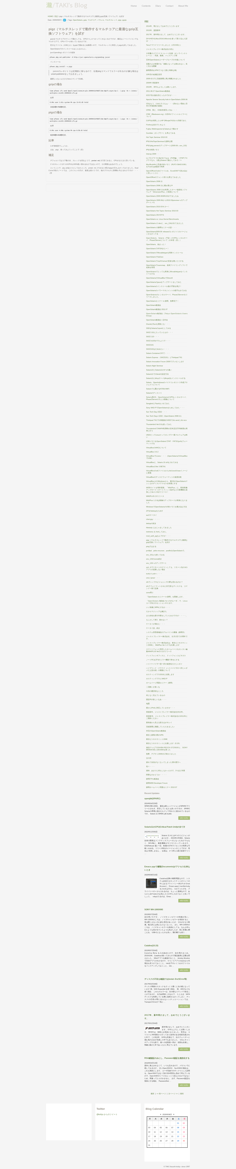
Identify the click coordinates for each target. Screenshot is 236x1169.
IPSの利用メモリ (152, 150)
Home (134, 6)
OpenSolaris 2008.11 (154, 181)
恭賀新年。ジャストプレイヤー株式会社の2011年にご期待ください (166, 717)
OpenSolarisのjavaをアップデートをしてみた (163, 282)
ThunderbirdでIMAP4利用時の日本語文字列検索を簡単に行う (166, 430)
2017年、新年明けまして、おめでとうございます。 (166, 34)
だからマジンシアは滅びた (156, 611)
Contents (146, 6)
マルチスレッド (111, 20)
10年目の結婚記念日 (154, 74)
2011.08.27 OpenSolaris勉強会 (158, 91)
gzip (85, 20)
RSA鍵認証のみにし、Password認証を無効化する (167, 1058)
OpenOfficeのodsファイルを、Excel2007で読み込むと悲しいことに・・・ (166, 172)
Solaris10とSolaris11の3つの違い (159, 370)
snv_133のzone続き (154, 559)
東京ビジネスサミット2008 (156, 739)
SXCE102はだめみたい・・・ (157, 349)
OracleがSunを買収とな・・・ (158, 324)
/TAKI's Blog (66, 5)
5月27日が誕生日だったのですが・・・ (161, 95)
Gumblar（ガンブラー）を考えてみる (160, 133)
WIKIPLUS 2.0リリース (155, 496)
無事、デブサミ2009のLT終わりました (161, 754)
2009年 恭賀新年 (152, 83)
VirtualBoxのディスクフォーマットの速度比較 (164, 477)
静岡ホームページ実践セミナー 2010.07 (161, 787)
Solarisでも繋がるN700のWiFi (157, 389)
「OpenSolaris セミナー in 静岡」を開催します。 (165, 597)
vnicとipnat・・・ (153, 578)
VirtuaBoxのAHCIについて (156, 448)
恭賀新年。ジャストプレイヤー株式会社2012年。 (165, 712)
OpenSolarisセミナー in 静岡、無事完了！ (162, 301)
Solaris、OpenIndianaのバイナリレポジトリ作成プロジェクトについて (166, 383)
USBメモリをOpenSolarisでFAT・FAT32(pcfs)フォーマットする (166, 442)
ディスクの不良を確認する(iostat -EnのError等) (165, 979)
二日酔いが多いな (153, 687)
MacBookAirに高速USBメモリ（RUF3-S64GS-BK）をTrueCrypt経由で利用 (166, 165)
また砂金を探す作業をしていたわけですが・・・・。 (166, 616)
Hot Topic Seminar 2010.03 (156, 137)
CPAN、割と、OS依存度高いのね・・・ (161, 110)
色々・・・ (150, 766)
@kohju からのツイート (107, 1114)
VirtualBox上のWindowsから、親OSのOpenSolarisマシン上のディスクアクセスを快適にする (166, 482)
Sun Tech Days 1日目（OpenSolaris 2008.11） (164, 416)
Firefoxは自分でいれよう (155, 125)
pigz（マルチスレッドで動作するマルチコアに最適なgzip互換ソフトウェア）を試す (166, 541)
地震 (148, 704)
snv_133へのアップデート (156, 563)
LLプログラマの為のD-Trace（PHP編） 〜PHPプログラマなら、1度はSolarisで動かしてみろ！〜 (166, 159)
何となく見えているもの (155, 695)
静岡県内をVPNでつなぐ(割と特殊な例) (161, 70)
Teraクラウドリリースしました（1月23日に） (164, 45)
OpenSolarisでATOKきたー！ (157, 248)
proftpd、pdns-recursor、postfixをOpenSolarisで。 (166, 551)
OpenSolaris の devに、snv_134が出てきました (164, 223)
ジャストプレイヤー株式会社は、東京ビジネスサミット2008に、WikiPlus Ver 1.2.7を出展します (166, 644)
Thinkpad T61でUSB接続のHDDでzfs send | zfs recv (166, 420)
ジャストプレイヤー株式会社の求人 (160, 49)
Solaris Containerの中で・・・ (158, 353)
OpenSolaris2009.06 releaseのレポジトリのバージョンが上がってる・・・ (166, 233)
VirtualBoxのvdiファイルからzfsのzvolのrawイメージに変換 (166, 472)
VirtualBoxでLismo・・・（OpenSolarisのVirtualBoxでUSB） (166, 457)
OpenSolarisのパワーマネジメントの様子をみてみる (166, 290)
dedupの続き (151, 523)
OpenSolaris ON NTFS (155, 215)
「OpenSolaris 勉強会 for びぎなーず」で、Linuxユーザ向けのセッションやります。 (166, 602)
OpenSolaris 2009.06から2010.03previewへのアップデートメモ (166, 201)
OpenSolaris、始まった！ (156, 244)
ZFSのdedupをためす (154, 511)
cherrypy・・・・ (153, 519)
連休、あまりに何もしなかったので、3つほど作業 (165, 771)
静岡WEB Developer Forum (157, 783)
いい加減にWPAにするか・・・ (158, 607)
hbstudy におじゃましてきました (159, 528)
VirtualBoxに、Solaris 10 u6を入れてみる (162, 462)
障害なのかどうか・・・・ (156, 775)
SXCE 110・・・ (152, 337)
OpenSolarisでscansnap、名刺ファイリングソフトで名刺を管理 (166, 266)
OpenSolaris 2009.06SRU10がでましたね (162, 196)
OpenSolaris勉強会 (153, 305)
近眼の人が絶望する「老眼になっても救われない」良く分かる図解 (166, 65)
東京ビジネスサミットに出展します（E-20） (163, 743)
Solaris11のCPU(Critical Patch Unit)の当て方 (164, 827)
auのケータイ (151, 515)
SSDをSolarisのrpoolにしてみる (158, 328)
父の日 (148, 758)
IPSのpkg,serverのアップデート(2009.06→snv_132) (166, 146)
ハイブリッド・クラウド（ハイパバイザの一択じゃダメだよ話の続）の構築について (166, 669)
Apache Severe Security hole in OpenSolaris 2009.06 (166, 99)
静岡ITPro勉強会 (152, 779)
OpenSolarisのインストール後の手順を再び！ (164, 286)
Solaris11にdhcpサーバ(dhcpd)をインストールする (165, 378)
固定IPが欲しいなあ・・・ (156, 699)
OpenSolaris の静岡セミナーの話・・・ (161, 227)
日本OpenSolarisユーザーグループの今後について (165, 60)
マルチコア (92, 20)
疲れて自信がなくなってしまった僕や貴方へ (163, 762)
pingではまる (151, 546)
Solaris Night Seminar (154, 366)
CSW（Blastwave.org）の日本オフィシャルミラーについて (166, 115)
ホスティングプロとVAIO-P (156, 679)
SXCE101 (150, 345)
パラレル (100, 20)
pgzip (124, 20)
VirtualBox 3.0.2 (152, 452)
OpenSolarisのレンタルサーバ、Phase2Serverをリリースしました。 (166, 296)
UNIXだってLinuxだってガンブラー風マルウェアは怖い (166, 436)
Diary (158, 6)
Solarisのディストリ (154, 393)
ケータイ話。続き (153, 628)
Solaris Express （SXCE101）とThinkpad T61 (164, 357)
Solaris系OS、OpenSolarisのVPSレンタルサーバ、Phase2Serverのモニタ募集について (166, 398)
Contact (169, 6)
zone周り (149, 593)
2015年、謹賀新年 (153, 30)
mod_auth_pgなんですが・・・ (158, 536)
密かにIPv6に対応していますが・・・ (160, 708)
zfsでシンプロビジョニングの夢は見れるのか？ (164, 582)
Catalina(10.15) (151, 946)
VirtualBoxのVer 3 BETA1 (156, 466)
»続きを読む (184, 818)
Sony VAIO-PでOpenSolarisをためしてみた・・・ (165, 408)
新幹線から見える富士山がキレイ (159, 722)
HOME (50, 16)
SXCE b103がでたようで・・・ (158, 341)
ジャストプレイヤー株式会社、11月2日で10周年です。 (166, 637)
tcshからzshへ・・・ (154, 574)
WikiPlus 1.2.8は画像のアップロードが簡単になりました (166, 501)
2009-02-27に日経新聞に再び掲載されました (163, 79)
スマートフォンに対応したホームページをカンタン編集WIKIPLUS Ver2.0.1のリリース (166, 650)
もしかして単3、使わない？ (157, 620)
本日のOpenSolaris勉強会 (156, 731)
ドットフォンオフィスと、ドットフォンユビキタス (166, 656)
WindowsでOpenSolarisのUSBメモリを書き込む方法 (166, 507)
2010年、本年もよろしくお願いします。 (162, 87)
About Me (183, 6)
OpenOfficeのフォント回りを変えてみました (163, 177)
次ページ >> (173, 1094)
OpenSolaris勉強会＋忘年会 (157, 320)
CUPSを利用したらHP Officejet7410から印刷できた (166, 120)
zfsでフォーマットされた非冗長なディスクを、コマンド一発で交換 (166, 587)
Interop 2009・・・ (153, 154)
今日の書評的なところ (154, 691)
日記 (56, 16)
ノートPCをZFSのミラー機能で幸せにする (162, 660)
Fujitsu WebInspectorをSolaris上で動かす (162, 129)
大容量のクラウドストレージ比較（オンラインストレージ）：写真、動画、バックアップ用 (166, 54)
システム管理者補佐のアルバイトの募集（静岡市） (166, 632)
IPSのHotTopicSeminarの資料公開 (159, 141)
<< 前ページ (161, 1094)
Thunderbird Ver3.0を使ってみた (159, 424)
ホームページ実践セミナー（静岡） (160, 683)
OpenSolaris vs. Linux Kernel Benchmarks (162, 219)
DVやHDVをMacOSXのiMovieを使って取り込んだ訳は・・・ (166, 40)
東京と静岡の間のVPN (154, 735)
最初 (182, 1094)
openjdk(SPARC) (152, 799)
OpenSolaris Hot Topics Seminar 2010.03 (162, 211)
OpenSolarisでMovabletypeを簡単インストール (164, 253)
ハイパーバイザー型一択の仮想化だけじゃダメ (164, 664)
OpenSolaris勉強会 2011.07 (157, 309)
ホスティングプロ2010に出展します (160, 674)
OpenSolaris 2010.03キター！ (158, 207)
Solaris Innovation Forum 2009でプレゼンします (165, 362)
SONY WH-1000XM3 (153, 909)
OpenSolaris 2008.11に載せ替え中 (159, 185)
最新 (152, 1094)
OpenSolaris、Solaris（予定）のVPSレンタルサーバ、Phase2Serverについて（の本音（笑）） (166, 239)
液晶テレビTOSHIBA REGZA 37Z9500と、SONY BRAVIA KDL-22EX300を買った (166, 749)
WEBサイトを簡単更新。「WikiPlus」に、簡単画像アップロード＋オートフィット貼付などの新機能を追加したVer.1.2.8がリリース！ (166, 490)
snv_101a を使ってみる (155, 555)
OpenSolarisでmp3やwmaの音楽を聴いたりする (165, 261)
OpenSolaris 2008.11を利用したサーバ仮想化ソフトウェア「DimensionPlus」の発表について (166, 191)
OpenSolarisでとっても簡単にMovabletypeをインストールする (166, 273)
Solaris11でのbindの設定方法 (157, 374)
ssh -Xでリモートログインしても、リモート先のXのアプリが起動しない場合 (166, 568)
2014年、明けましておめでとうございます (162, 26)
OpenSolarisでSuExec (154, 257)
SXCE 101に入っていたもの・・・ (159, 332)
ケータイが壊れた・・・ (155, 624)
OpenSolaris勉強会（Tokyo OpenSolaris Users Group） (166, 315)
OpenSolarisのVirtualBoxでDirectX (159, 278)
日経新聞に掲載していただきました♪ (160, 727)
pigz (119, 20)
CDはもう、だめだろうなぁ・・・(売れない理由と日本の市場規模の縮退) (166, 105)
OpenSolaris (77, 20)
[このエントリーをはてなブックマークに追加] (64, 20)
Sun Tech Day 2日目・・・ (156, 412)
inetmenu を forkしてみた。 (157, 532)
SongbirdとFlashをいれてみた (158, 403)
